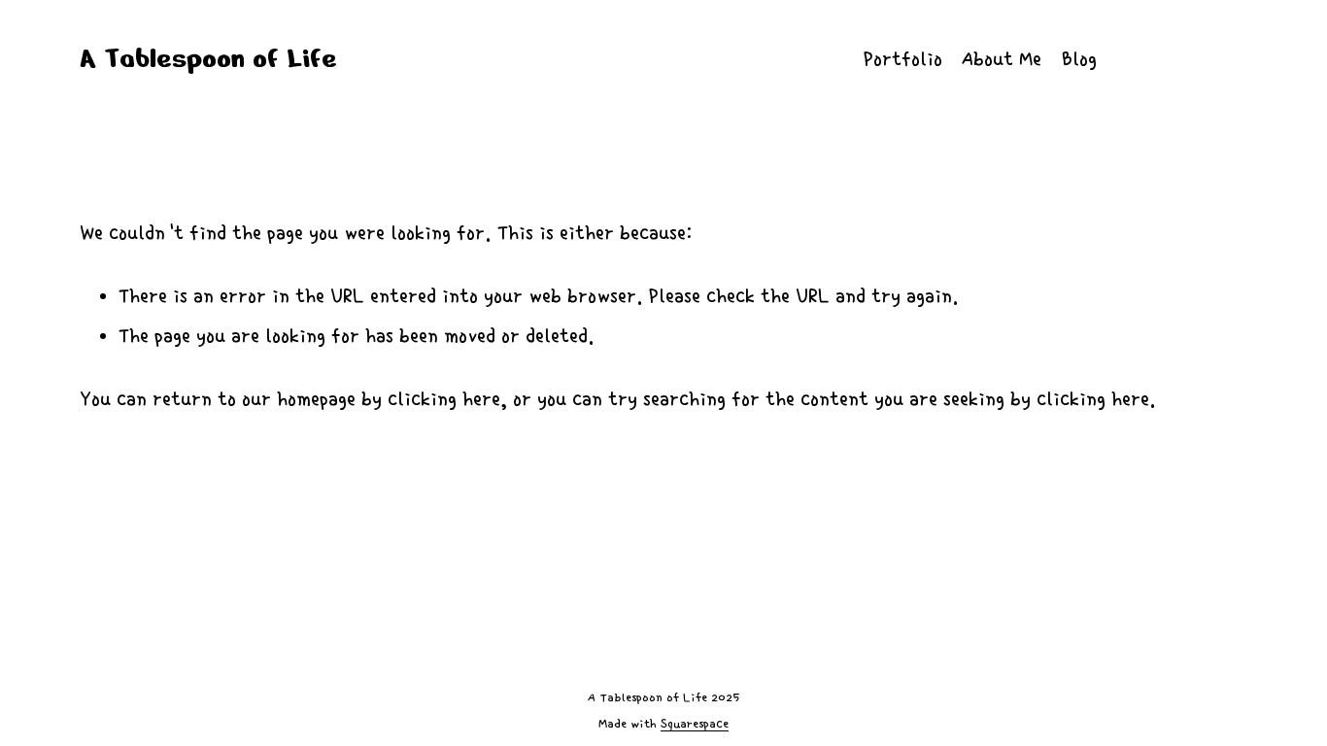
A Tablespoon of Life (208, 58)
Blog (1079, 59)
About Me (1001, 59)
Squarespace (695, 724)
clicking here (444, 399)
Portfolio (903, 59)
